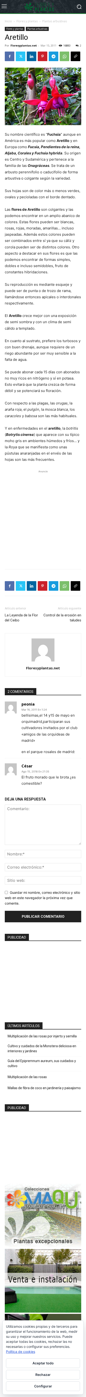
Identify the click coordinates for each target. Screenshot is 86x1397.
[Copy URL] (75, 56)
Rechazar (43, 1375)
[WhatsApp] (64, 56)
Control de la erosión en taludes (62, 617)
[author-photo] (43, 661)
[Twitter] (20, 56)
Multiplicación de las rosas (27, 1077)
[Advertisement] (43, 517)
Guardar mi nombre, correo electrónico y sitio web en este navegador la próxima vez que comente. (42, 897)
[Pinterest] (42, 56)
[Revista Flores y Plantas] (43, 6)
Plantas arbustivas (54, 21)
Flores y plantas (27, 21)
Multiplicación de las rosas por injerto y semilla (42, 1036)
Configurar (43, 1386)
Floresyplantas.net (24, 45)
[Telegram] (53, 56)
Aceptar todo (43, 1363)
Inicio (8, 21)
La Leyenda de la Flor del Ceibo (21, 617)
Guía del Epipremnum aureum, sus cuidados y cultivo (42, 1063)
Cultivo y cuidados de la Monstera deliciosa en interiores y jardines (42, 1048)
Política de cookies (20, 1352)
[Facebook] (9, 56)
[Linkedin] (31, 56)
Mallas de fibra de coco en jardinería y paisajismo (44, 1088)
